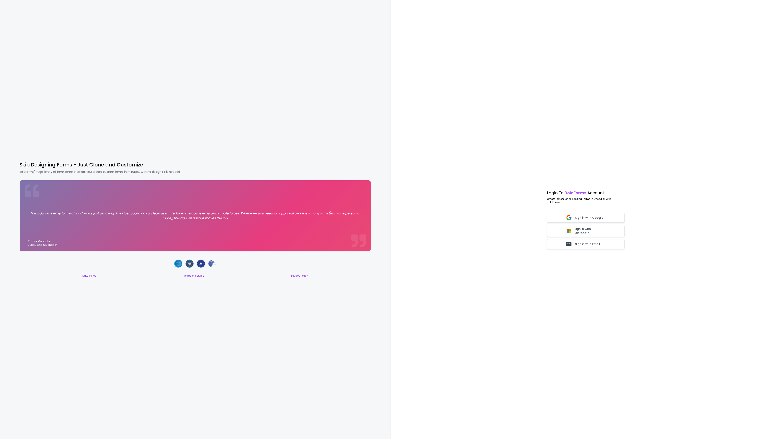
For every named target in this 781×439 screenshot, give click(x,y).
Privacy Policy (299, 275)
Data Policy (89, 275)
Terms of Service (194, 275)
